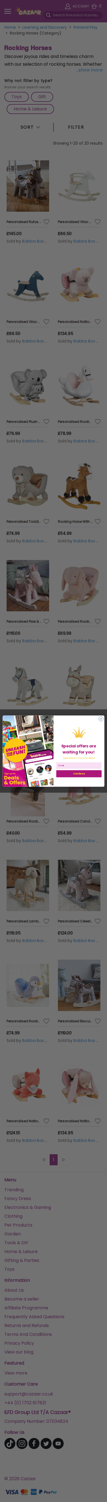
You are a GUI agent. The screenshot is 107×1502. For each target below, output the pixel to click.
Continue (79, 773)
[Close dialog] (101, 718)
